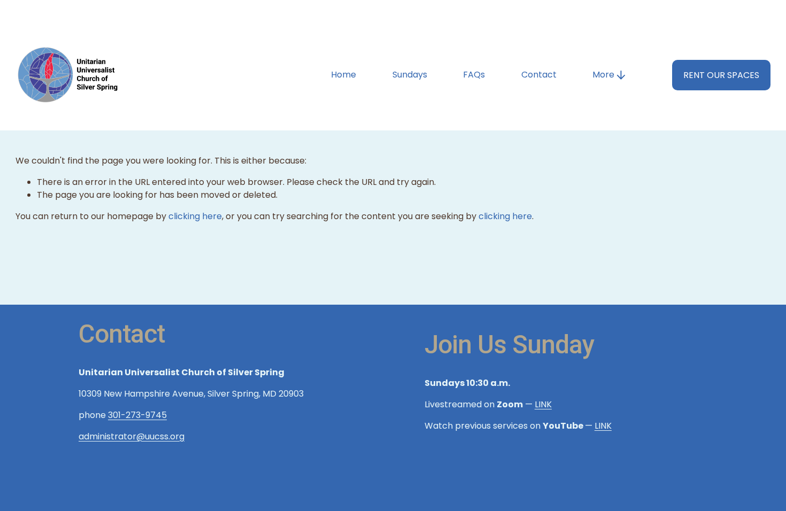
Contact (539, 74)
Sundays (409, 74)
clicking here (195, 216)
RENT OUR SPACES (721, 75)
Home (343, 74)
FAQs (474, 74)
